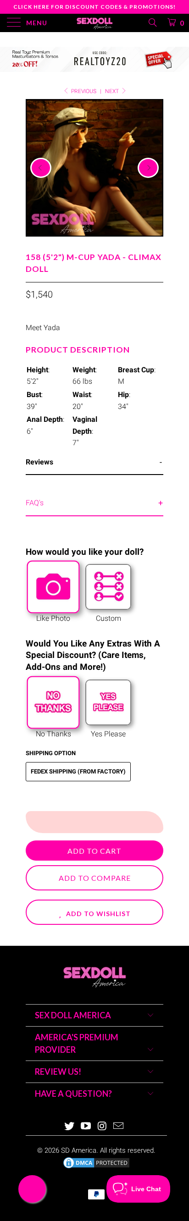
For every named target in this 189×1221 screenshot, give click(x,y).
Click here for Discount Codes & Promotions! (94, 6)
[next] (148, 168)
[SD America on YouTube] (86, 1126)
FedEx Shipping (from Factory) (78, 771)
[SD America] (94, 23)
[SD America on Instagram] (102, 1126)
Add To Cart (94, 850)
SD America (78, 1150)
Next (112, 91)
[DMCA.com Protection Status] (96, 1167)
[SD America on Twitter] (70, 1126)
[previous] (40, 168)
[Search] (152, 22)
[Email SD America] (119, 1126)
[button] (94, 912)
